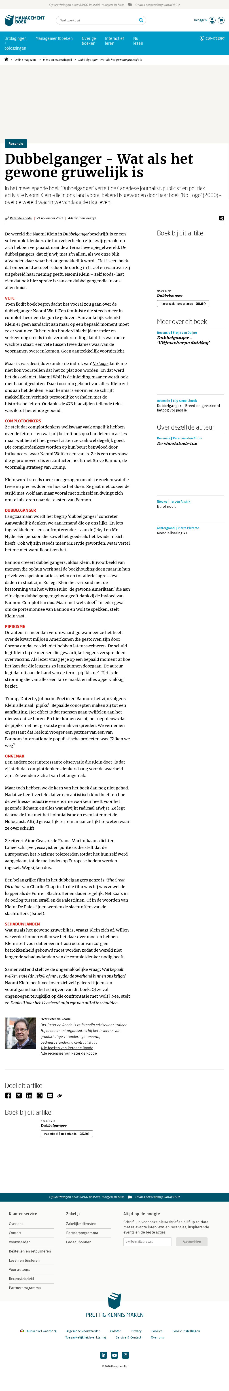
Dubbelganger (76, 234)
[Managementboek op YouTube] (114, 1355)
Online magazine (25, 59)
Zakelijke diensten (81, 1224)
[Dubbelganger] (172, 262)
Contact (15, 1233)
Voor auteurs (19, 1269)
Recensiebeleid (21, 1279)
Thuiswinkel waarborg (40, 1331)
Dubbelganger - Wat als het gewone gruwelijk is (110, 59)
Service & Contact (128, 1337)
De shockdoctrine (177, 443)
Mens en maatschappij (57, 59)
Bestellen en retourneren (30, 1251)
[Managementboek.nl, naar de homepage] (24, 25)
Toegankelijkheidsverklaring (85, 1337)
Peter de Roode (21, 218)
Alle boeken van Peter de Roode (67, 1048)
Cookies (157, 1331)
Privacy (136, 1331)
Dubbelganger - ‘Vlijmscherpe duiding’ (183, 340)
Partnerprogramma (25, 1288)
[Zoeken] (141, 20)
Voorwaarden (20, 1242)
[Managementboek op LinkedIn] (103, 1355)
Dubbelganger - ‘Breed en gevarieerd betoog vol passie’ (188, 408)
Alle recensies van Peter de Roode (69, 1053)
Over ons (16, 1224)
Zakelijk (73, 1213)
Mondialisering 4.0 (173, 533)
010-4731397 (215, 38)
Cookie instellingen (186, 1331)
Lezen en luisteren (24, 1260)
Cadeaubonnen (78, 1242)
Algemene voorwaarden (83, 1331)
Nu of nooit (166, 506)
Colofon (115, 1331)
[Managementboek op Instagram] (125, 1355)
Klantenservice (23, 1213)
